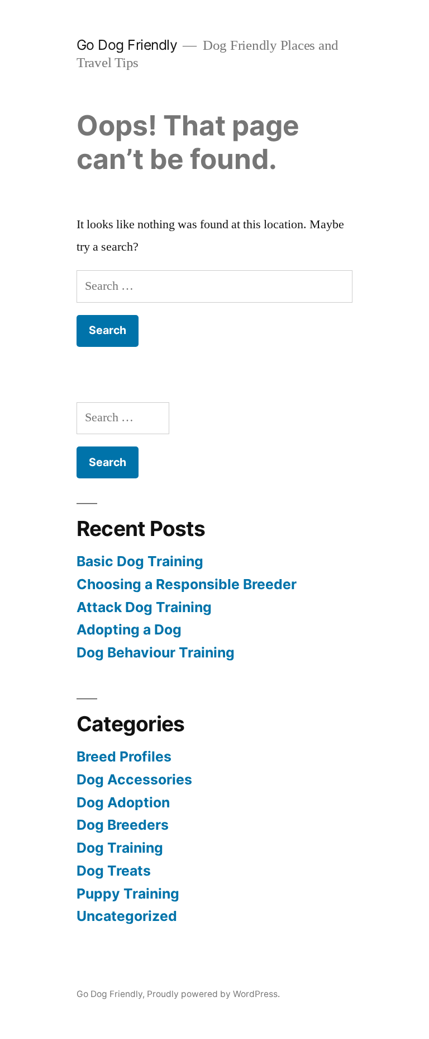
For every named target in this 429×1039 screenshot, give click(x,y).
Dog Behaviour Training (156, 652)
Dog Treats (114, 870)
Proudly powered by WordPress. (213, 994)
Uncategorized (127, 916)
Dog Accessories (134, 779)
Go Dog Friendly (127, 44)
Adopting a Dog (129, 629)
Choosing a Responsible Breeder (187, 584)
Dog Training (120, 847)
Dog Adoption (123, 802)
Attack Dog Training (144, 607)
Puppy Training (128, 893)
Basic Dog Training (140, 561)
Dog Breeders (123, 824)
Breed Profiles (124, 756)
